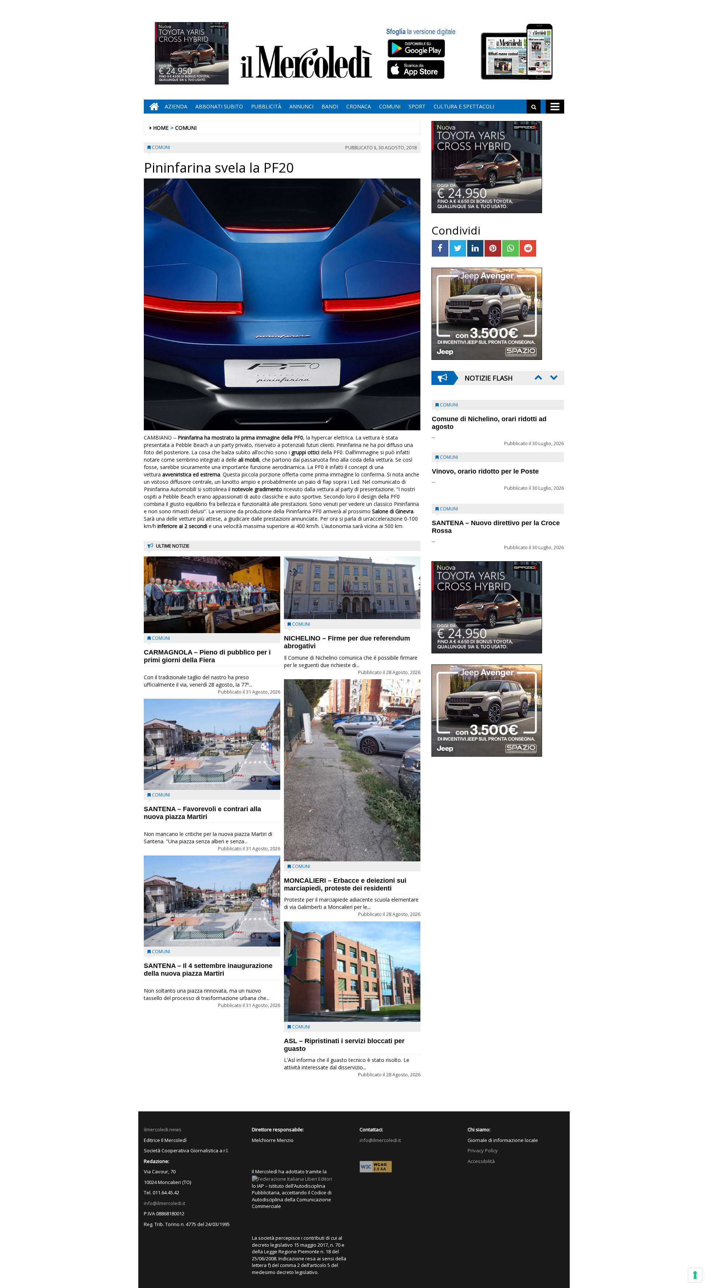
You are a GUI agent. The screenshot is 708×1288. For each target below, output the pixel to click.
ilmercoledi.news (162, 1129)
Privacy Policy (483, 1150)
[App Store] (417, 70)
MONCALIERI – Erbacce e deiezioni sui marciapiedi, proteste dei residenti (345, 884)
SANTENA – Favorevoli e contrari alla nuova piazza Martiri (202, 812)
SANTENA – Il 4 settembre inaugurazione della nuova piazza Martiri (208, 969)
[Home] (152, 107)
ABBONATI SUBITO (219, 106)
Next (553, 377)
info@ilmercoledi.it (164, 1203)
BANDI (330, 106)
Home (161, 127)
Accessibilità (481, 1161)
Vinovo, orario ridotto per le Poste (485, 414)
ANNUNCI (301, 106)
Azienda (176, 106)
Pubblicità (266, 106)
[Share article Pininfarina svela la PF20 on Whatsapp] (510, 248)
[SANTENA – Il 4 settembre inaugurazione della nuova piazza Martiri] (212, 901)
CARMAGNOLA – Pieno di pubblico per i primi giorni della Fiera (207, 656)
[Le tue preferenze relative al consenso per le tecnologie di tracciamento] (695, 1275)
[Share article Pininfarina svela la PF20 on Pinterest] (493, 248)
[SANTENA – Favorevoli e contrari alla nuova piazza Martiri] (212, 744)
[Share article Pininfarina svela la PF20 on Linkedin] (475, 248)
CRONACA (358, 106)
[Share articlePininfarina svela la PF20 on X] (458, 248)
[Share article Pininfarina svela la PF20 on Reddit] (528, 248)
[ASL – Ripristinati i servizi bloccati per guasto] (352, 971)
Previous (537, 377)
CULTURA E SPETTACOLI (464, 106)
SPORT (417, 106)
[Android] (416, 48)
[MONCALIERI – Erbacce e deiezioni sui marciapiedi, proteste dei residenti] (352, 770)
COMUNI (389, 106)
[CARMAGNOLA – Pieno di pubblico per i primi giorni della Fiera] (212, 594)
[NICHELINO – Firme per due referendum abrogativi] (352, 587)
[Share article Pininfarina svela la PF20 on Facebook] (440, 248)
